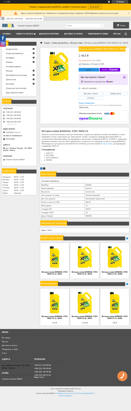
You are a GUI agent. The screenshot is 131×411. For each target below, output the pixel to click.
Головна (7, 34)
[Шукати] (101, 25)
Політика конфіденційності (85, 393)
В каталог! (95, 7)
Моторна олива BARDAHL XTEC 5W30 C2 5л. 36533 (85, 273)
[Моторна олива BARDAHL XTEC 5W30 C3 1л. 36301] (114, 302)
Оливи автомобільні (60, 43)
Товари (47, 43)
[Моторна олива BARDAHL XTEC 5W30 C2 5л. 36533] (84, 257)
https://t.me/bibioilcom (14, 136)
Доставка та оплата (73, 34)
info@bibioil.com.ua (13, 132)
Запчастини (11, 79)
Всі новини (6, 338)
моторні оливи (106, 144)
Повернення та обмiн (98, 34)
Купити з (105, 70)
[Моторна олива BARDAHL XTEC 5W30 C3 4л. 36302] (114, 257)
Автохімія (10, 84)
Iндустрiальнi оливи (14, 92)
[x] (44, 169)
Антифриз (10, 58)
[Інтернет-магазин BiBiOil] (8, 26)
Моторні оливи (76, 43)
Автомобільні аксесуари (16, 75)
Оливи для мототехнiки (16, 88)
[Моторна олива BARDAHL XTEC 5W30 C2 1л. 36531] (54, 257)
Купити (89, 70)
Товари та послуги (24, 34)
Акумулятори (11, 49)
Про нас (117, 34)
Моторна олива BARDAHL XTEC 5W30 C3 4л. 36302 (115, 273)
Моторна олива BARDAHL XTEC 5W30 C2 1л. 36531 (55, 273)
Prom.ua (78, 389)
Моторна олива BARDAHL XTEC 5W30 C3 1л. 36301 (115, 317)
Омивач (9, 62)
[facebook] (41, 169)
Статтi (4, 353)
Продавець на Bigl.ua (65, 391)
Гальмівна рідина (13, 66)
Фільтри (9, 71)
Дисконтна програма (49, 34)
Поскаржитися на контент (64, 393)
